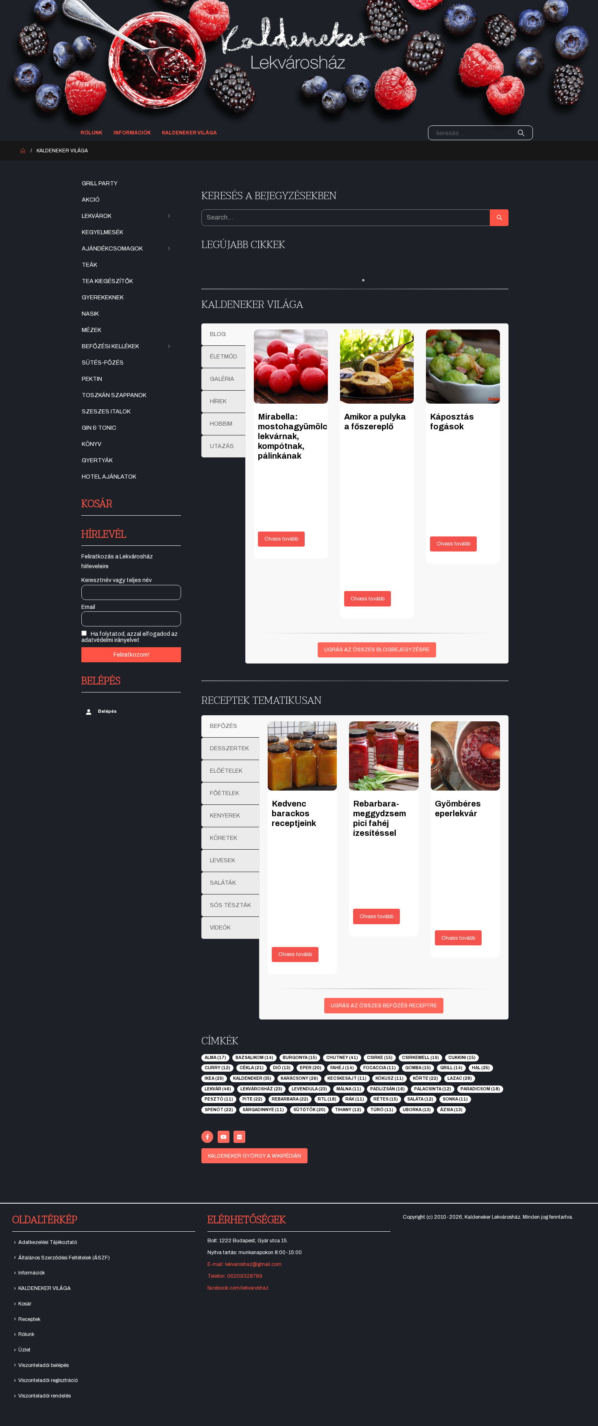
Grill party (100, 183)
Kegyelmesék (102, 232)
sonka (455, 1099)
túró (381, 1109)
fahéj (342, 1068)
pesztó (219, 1099)
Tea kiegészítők (107, 281)
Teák (89, 265)
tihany (348, 1109)
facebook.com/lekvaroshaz (237, 1288)
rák (354, 1099)
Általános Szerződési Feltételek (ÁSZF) (64, 1258)
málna (348, 1089)
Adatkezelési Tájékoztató (47, 1242)
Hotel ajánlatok (109, 477)
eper (310, 1068)
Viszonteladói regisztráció (48, 1380)
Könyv (91, 444)
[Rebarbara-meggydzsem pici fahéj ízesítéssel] (383, 756)
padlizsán (387, 1089)
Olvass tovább (281, 539)
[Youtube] (223, 1137)
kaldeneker (252, 1078)
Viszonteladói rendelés (44, 1396)
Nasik (90, 314)
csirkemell (420, 1057)
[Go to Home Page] (22, 151)
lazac (459, 1078)
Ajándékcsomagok (112, 249)
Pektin (92, 379)
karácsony (299, 1078)
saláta (420, 1099)
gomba (418, 1068)
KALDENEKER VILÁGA (189, 133)
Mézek (91, 330)
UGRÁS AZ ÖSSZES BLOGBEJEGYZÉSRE (377, 650)
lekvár (218, 1089)
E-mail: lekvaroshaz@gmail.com (244, 1264)
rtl (327, 1099)
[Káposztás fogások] (463, 367)
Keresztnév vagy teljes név (116, 580)
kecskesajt (347, 1078)
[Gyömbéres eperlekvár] (465, 756)
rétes (385, 1099)
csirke (380, 1057)
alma (215, 1057)
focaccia (379, 1068)
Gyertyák (97, 460)
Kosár (24, 1304)
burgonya (300, 1057)
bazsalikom (254, 1057)
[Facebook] (207, 1137)
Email (88, 607)
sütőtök (309, 1109)
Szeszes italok (106, 412)
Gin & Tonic (99, 428)
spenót (219, 1109)
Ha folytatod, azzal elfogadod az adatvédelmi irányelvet (129, 637)
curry (217, 1068)
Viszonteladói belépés (43, 1365)
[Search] (521, 133)
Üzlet (24, 1350)
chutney (342, 1057)
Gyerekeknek (103, 297)
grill (451, 1068)
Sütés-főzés (103, 363)
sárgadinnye (263, 1109)
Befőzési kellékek (110, 346)
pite (252, 1099)
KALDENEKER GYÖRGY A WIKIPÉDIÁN (254, 1156)
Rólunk (92, 133)
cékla (252, 1068)
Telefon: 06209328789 (234, 1276)
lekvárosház (261, 1089)
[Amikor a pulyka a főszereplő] (377, 367)
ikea (214, 1078)
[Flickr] (239, 1137)
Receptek (29, 1319)
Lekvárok (96, 216)
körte (425, 1078)
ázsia (451, 1109)
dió (281, 1068)
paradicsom (480, 1089)
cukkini (462, 1057)
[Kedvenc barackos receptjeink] (302, 756)
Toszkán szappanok (114, 395)
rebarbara (290, 1099)
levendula (309, 1089)
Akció (91, 200)
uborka (417, 1109)
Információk (132, 133)
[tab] (223, 334)
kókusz (389, 1078)
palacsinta (432, 1089)
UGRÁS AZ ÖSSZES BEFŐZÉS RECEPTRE (384, 1006)
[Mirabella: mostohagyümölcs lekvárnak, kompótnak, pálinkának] (291, 367)
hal (481, 1068)
